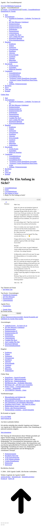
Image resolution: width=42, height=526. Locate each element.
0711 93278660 (6, 6)
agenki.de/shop (5, 477)
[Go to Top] (21, 520)
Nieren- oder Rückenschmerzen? (15, 408)
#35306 (38, 199)
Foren (7, 190)
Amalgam (8, 365)
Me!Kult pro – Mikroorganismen (15, 379)
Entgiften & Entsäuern (10, 295)
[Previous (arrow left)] (1, 524)
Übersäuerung (9, 358)
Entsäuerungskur (10, 329)
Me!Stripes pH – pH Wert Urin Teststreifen (19, 385)
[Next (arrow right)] (3, 524)
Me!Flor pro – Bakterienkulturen (15, 381)
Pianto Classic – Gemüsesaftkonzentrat (17, 386)
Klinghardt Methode (11, 344)
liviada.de (4, 478)
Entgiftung (8, 360)
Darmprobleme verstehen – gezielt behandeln (19, 410)
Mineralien (8, 369)
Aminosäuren (9, 370)
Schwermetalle (9, 363)
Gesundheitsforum (11, 188)
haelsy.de (11, 478)
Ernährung (8, 352)
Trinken (7, 354)
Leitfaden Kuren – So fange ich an (16, 325)
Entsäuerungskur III (11, 333)
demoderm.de (16, 477)
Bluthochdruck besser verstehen (15, 406)
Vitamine (8, 367)
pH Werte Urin (7, 289)
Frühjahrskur (9, 335)
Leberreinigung (8, 300)
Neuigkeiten (7, 306)
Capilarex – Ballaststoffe (13, 388)
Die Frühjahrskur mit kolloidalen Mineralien (19, 402)
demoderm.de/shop (28, 477)
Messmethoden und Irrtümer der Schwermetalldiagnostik (15, 398)
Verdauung (8, 356)
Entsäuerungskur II (11, 331)
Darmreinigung (8, 298)
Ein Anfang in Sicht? (11, 193)
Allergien (8, 361)
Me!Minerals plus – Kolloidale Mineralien (18, 383)
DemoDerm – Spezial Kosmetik (15, 377)
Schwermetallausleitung (12, 345)
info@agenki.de (16, 6)
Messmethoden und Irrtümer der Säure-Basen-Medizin (22, 401)
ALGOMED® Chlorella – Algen (15, 390)
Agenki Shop (7, 309)
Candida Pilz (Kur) (11, 340)
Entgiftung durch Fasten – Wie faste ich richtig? (20, 404)
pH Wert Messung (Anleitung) (14, 327)
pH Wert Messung (9, 297)
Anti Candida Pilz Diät (12, 342)
